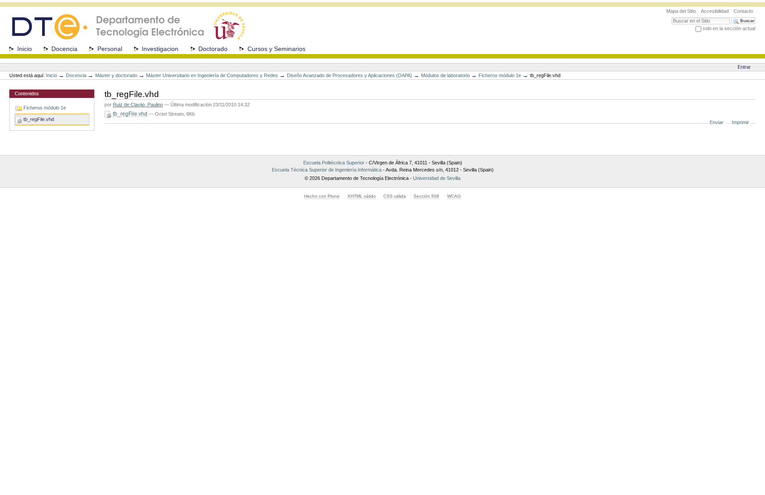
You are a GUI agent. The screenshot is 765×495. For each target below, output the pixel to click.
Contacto (743, 11)
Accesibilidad (715, 11)
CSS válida (394, 196)
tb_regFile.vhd (130, 114)
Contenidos (27, 93)
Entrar (744, 67)
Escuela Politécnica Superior (333, 162)
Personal (109, 48)
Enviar (716, 122)
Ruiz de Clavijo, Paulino (138, 104)
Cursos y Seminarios (276, 48)
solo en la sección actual (729, 28)
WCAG (454, 196)
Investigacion (160, 48)
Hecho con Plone (322, 196)
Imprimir (740, 122)
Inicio (24, 48)
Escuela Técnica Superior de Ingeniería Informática (327, 169)
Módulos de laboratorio (445, 75)
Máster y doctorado (116, 75)
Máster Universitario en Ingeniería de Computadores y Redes (212, 75)
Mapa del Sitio (681, 11)
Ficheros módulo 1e (500, 75)
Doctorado (213, 48)
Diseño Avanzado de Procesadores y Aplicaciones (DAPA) (349, 75)
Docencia (64, 48)
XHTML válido (362, 196)
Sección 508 (426, 196)
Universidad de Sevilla (436, 178)
